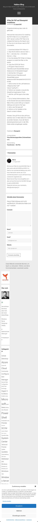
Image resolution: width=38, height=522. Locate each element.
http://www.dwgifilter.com (22, 179)
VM (2, 456)
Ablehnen (19, 511)
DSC (6, 386)
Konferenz (5, 394)
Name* (9, 229)
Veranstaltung (5, 454)
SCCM (4, 428)
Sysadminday (5, 435)
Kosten (3, 396)
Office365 (6, 410)
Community (5, 371)
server (3, 431)
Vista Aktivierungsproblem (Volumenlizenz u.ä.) (19, 138)
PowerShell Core (5, 420)
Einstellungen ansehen (19, 515)
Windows (4, 464)
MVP (7, 404)
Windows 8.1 (5, 468)
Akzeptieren (19, 506)
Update (3, 449)
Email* (9, 237)
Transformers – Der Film (13, 145)
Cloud (4, 368)
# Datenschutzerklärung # (5, 331)
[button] (35, 486)
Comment (9, 210)
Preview (4, 423)
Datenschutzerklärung (20, 519)
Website (9, 245)
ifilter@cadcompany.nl (13, 187)
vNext (4, 456)
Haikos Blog (19, 4)
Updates (5, 452)
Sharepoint (17, 131)
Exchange (4, 388)
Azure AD (4, 365)
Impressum (29, 519)
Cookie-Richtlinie (10, 519)
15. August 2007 (18, 24)
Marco (14, 160)
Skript (6, 431)
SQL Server (4, 433)
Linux (6, 396)
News (3, 407)
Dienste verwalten (7, 501)
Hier (3, 306)
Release (3, 425)
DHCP (3, 386)
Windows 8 (4, 466)
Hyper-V (5, 391)
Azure (5, 362)
